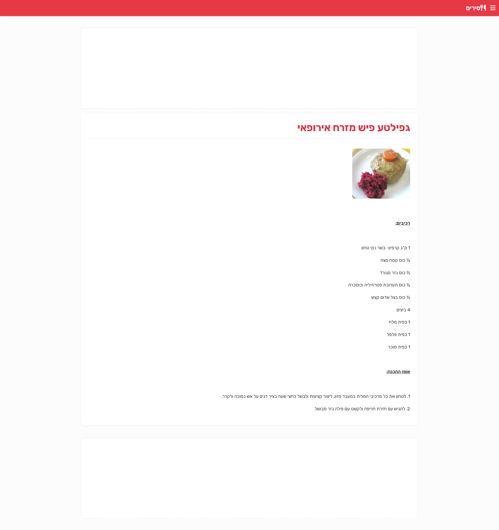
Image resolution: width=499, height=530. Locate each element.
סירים (473, 8)
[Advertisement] (249, 68)
